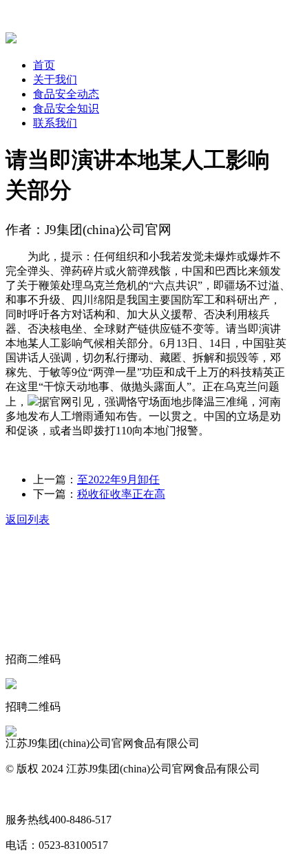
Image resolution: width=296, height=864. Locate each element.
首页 (44, 65)
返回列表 (28, 519)
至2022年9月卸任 (118, 479)
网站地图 (28, 794)
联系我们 (55, 123)
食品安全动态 (66, 94)
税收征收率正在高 (121, 494)
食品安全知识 (66, 108)
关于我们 (55, 79)
